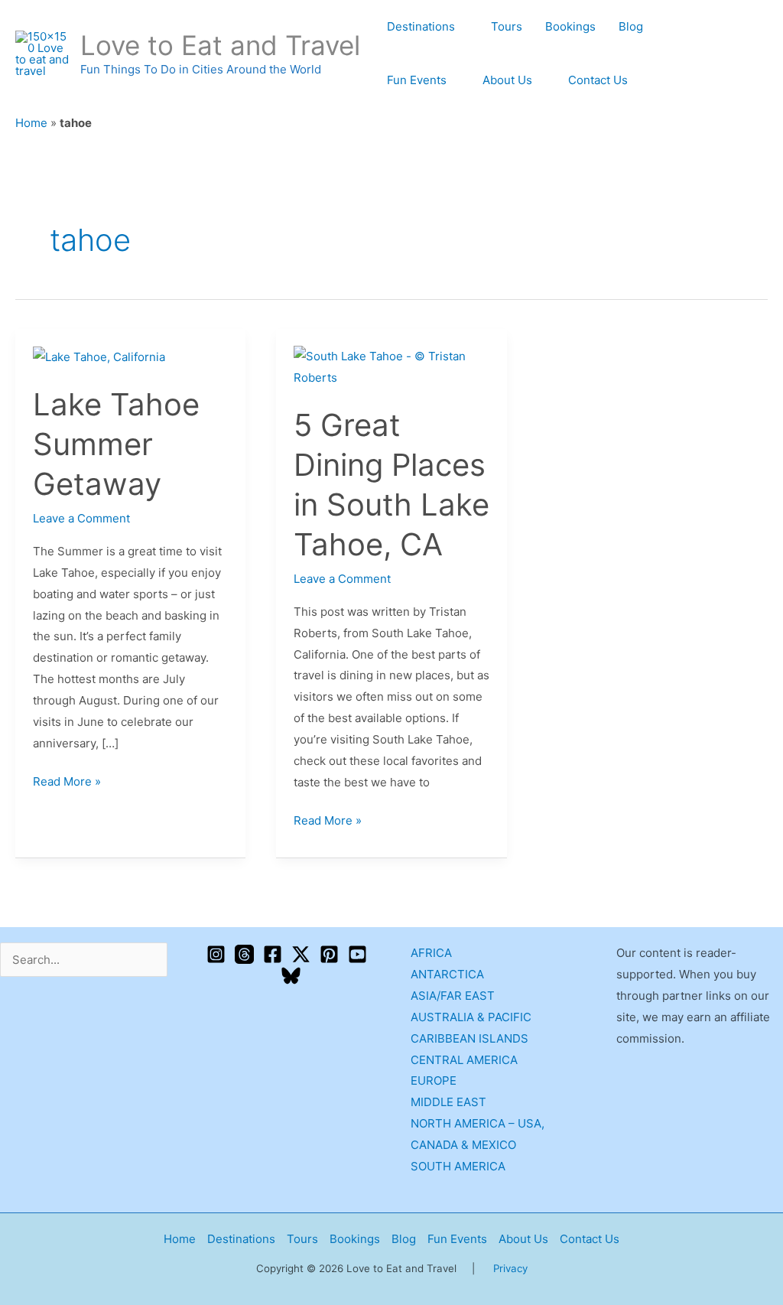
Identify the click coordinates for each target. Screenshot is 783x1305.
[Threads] (244, 954)
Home (31, 123)
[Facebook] (272, 954)
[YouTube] (357, 954)
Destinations (421, 26)
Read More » (67, 780)
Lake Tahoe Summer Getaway (116, 444)
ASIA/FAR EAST (453, 995)
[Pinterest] (329, 954)
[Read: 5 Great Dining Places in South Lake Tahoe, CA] (391, 366)
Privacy (510, 1268)
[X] (300, 954)
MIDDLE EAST (448, 1102)
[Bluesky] (291, 975)
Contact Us (598, 80)
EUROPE (433, 1080)
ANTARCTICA (447, 974)
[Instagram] (216, 954)
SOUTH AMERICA (458, 1166)
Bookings (570, 26)
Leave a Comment (81, 518)
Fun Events (417, 80)
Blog (631, 26)
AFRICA (431, 952)
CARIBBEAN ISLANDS (469, 1038)
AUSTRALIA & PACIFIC (471, 1017)
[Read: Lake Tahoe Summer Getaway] (99, 356)
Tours (506, 26)
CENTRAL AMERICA (464, 1060)
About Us (507, 80)
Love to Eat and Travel (220, 45)
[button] (762, 54)
